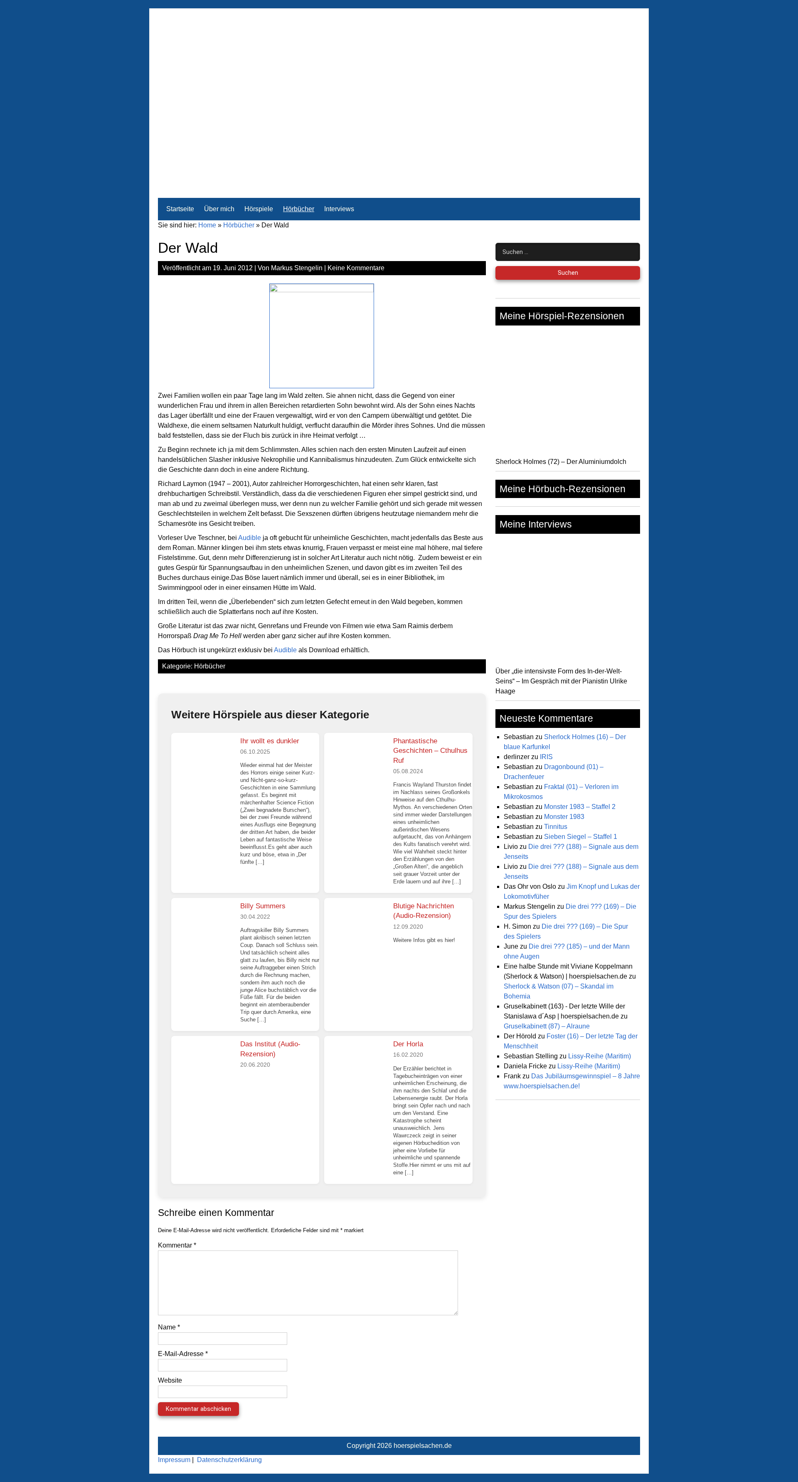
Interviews (339, 208)
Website (170, 1380)
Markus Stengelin (297, 267)
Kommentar (177, 1245)
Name (169, 1327)
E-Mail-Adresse (183, 1353)
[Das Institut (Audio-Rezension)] (202, 1067)
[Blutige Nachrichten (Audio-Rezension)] (355, 929)
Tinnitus (555, 826)
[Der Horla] (355, 1067)
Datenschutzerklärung (229, 1459)
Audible (249, 537)
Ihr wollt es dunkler (269, 741)
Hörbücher (298, 208)
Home (207, 225)
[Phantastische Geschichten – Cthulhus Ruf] (355, 764)
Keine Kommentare (356, 267)
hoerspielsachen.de (423, 1445)
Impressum (174, 1459)
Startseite (180, 208)
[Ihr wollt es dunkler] (202, 764)
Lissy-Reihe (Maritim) (599, 1056)
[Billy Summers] (202, 929)
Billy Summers (263, 906)
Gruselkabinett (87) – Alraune (547, 1026)
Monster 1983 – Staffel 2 (580, 806)
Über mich (219, 208)
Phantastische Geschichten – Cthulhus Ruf (430, 750)
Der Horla (408, 1044)
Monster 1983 (564, 816)
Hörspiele (258, 208)
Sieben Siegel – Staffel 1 (580, 836)
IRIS (546, 756)
